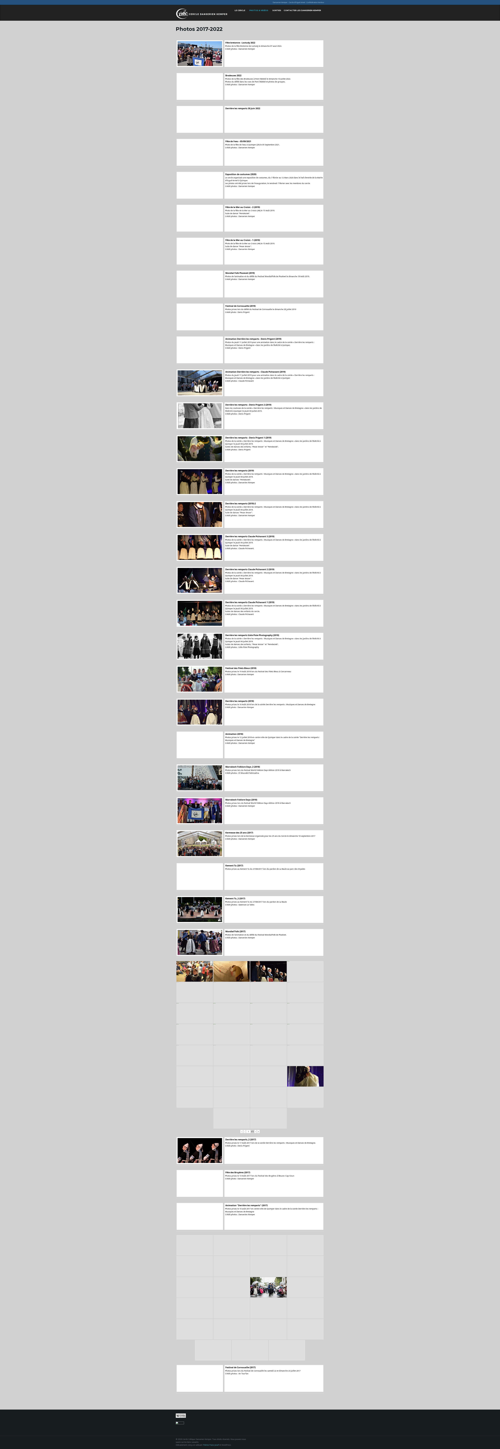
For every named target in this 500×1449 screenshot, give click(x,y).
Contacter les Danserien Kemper (302, 10)
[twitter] (202, 1442)
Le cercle (240, 10)
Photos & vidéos (259, 10)
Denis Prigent (243, 1145)
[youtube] (206, 1442)
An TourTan (243, 1373)
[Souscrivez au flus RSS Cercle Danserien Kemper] (323, 1441)
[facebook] (200, 1442)
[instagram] (204, 1442)
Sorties (276, 10)
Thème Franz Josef (211, 1445)
